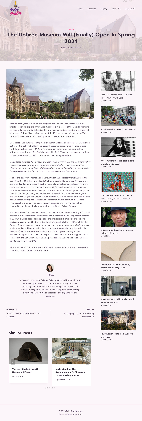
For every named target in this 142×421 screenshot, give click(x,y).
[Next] (87, 362)
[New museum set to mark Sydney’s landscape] (118, 320)
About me (116, 8)
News (81, 8)
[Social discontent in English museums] (118, 116)
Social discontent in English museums (118, 129)
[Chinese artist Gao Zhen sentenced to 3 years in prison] (118, 217)
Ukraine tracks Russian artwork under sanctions (23, 313)
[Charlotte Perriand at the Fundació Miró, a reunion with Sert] (118, 81)
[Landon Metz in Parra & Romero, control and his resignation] (118, 251)
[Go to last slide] (13, 362)
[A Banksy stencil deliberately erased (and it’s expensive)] (118, 286)
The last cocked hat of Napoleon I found (25, 371)
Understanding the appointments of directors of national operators (70, 372)
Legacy (104, 8)
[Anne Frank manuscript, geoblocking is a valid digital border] (118, 147)
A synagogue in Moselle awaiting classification (79, 313)
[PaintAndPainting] (14, 9)
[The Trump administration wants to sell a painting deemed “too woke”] (118, 182)
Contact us (130, 8)
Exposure (92, 8)
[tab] (45, 387)
